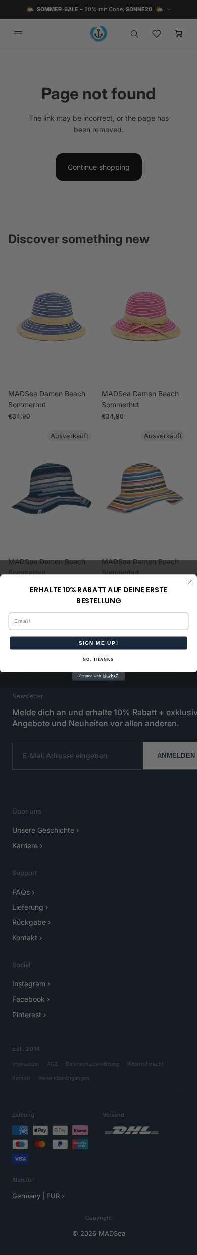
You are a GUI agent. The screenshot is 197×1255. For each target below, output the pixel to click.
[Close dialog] (190, 582)
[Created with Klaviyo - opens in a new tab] (98, 676)
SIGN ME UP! (99, 643)
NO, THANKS (98, 659)
